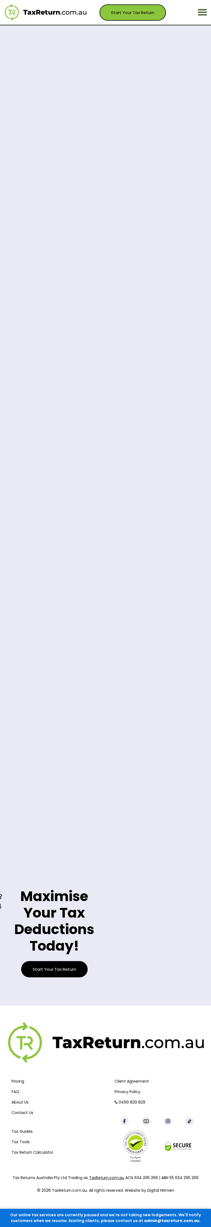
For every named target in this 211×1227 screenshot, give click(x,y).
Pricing (18, 1081)
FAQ (15, 1091)
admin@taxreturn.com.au (171, 1220)
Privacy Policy (127, 1091)
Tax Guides (22, 1131)
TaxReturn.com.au (106, 1177)
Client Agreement (132, 1081)
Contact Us (22, 1112)
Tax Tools (21, 1142)
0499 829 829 (131, 1102)
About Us (20, 1102)
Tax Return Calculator (32, 1152)
